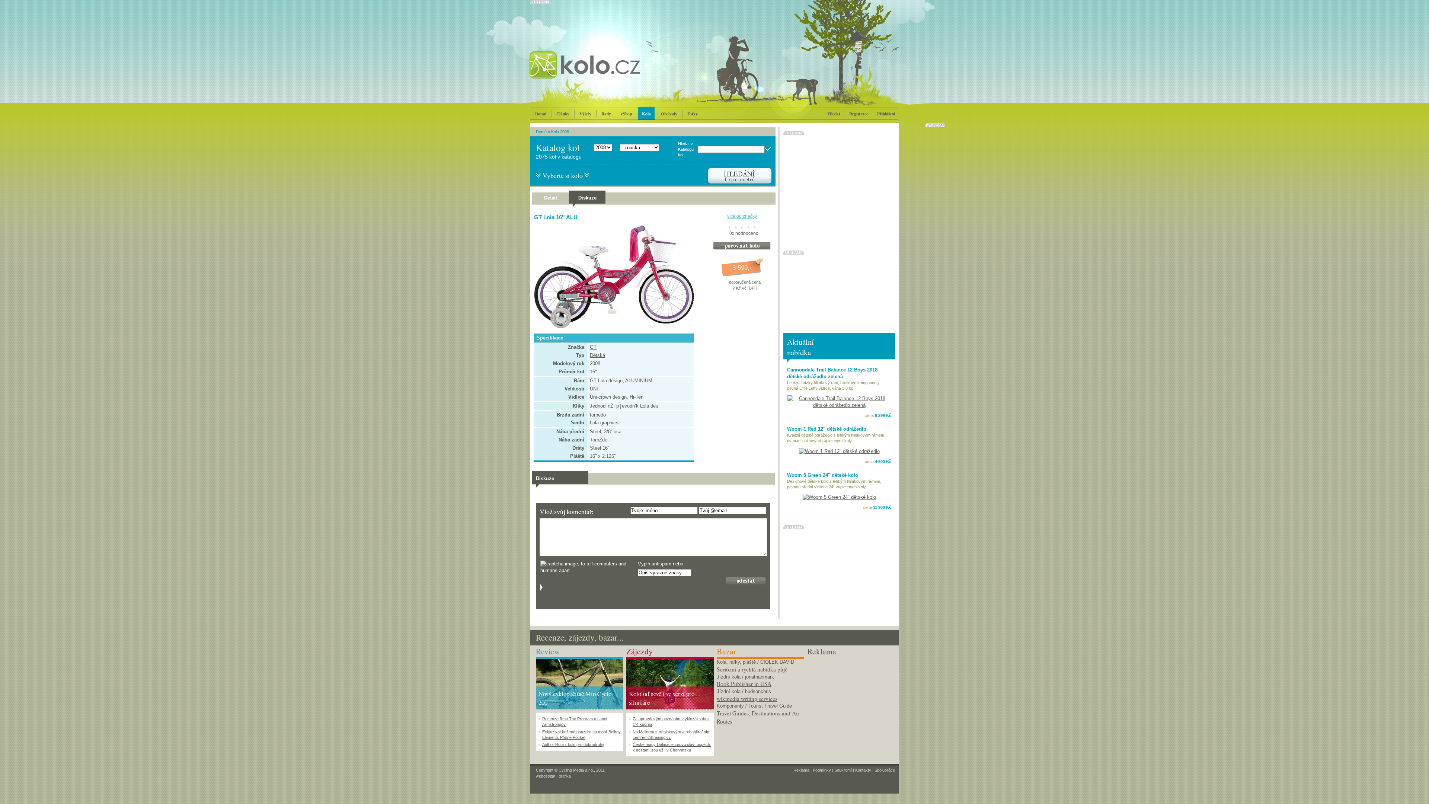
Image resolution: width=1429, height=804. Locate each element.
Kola (646, 114)
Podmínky (822, 770)
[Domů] (604, 72)
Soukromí (843, 770)
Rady (606, 114)
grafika (565, 776)
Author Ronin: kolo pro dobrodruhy (573, 744)
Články (562, 114)
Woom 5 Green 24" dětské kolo (822, 475)
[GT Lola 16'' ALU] (612, 326)
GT (593, 347)
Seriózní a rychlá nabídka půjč (752, 669)
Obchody (669, 114)
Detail (550, 198)
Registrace (858, 114)
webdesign (545, 776)
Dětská (597, 355)
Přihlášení (886, 114)
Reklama (801, 770)
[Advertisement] (851, 703)
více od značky (742, 216)
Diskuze (587, 198)
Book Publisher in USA (744, 683)
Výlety (585, 114)
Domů (540, 114)
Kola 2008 (560, 132)
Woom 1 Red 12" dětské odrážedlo (826, 429)
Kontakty (863, 770)
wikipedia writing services (747, 698)
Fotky (692, 114)
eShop (626, 114)
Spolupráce (885, 770)
